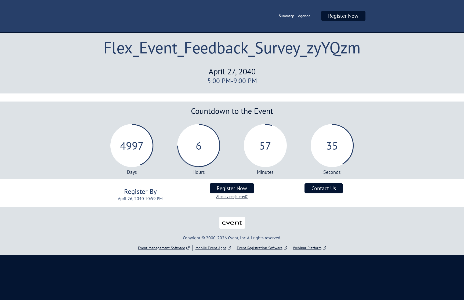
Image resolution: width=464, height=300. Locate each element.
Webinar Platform (307, 247)
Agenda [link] (304, 15)
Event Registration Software (259, 247)
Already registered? (232, 196)
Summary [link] (286, 15)
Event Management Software (161, 247)
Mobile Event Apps (210, 247)
